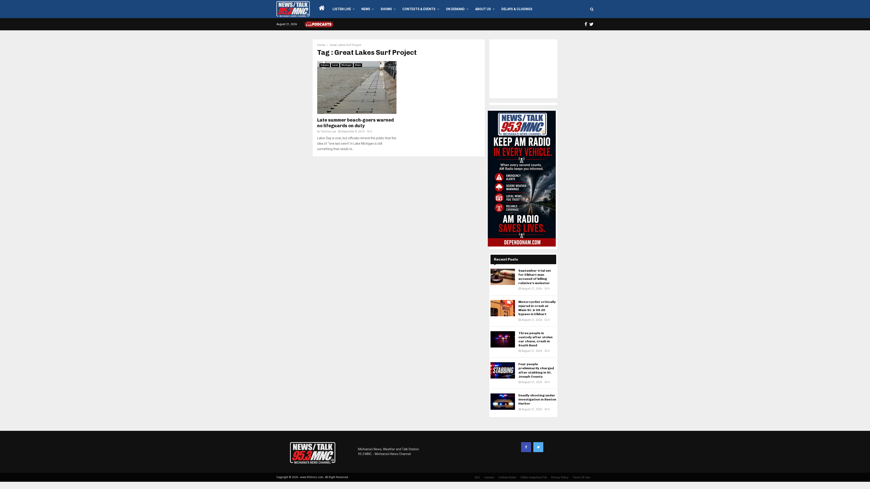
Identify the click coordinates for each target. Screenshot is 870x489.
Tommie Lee (328, 131)
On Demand (455, 9)
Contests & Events (418, 9)
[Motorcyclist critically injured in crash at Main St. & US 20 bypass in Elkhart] (503, 308)
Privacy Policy (559, 477)
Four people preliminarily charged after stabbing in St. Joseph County (536, 370)
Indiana (325, 65)
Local (335, 65)
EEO (477, 477)
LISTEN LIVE (342, 9)
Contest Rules (507, 477)
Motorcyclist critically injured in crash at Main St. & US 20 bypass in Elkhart (537, 308)
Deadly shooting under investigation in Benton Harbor (537, 399)
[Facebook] (526, 447)
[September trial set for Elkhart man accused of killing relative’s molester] (503, 277)
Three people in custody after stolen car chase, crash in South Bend (535, 339)
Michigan (346, 65)
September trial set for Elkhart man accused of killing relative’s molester (534, 277)
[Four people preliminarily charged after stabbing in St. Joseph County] (503, 370)
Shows (386, 9)
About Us (483, 9)
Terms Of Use (581, 477)
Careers (489, 477)
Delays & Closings (516, 9)
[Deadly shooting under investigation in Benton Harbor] (503, 401)
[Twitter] (538, 447)
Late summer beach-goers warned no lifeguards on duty (355, 122)
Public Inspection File (534, 477)
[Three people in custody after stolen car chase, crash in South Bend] (503, 339)
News (365, 9)
